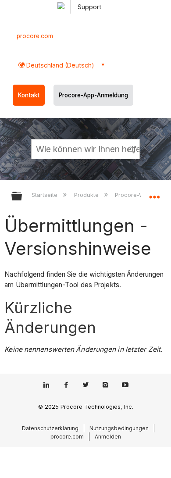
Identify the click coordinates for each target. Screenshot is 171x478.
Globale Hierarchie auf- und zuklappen (22, 196)
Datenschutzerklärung (50, 428)
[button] (131, 148)
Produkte (87, 194)
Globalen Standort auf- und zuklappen (154, 193)
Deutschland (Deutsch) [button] (59, 65)
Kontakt (28, 95)
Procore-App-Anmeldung (93, 95)
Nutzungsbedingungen (119, 428)
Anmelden (108, 436)
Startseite (45, 194)
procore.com (35, 35)
